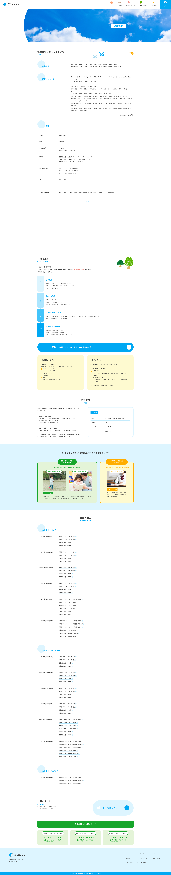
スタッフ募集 (129, 862)
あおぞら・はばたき (142, 862)
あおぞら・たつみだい (143, 858)
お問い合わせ (156, 858)
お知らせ (155, 854)
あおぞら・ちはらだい (143, 854)
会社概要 (128, 858)
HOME (127, 854)
